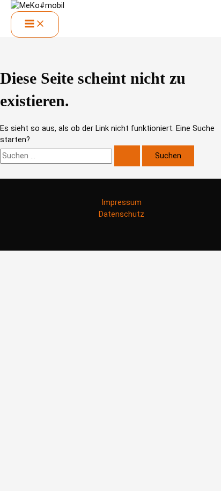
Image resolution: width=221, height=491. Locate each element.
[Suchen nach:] (71, 155)
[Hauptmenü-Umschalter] (35, 24)
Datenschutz (121, 214)
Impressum (121, 202)
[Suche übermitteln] (127, 155)
